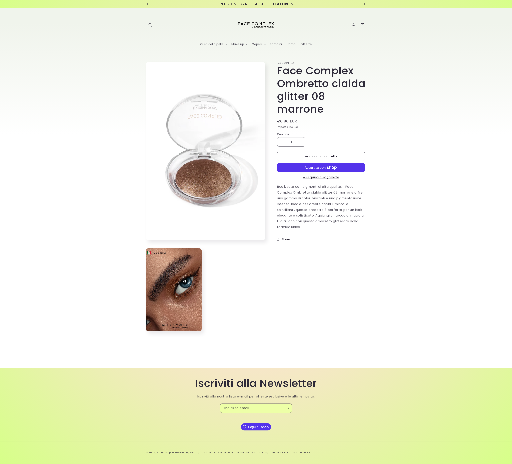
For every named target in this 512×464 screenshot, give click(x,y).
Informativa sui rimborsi (218, 452)
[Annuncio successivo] (364, 4)
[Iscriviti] (287, 408)
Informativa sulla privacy (252, 452)
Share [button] (286, 239)
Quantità (283, 134)
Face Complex (165, 452)
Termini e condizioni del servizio (292, 452)
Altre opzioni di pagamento (321, 177)
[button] (150, 25)
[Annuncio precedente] (147, 4)
